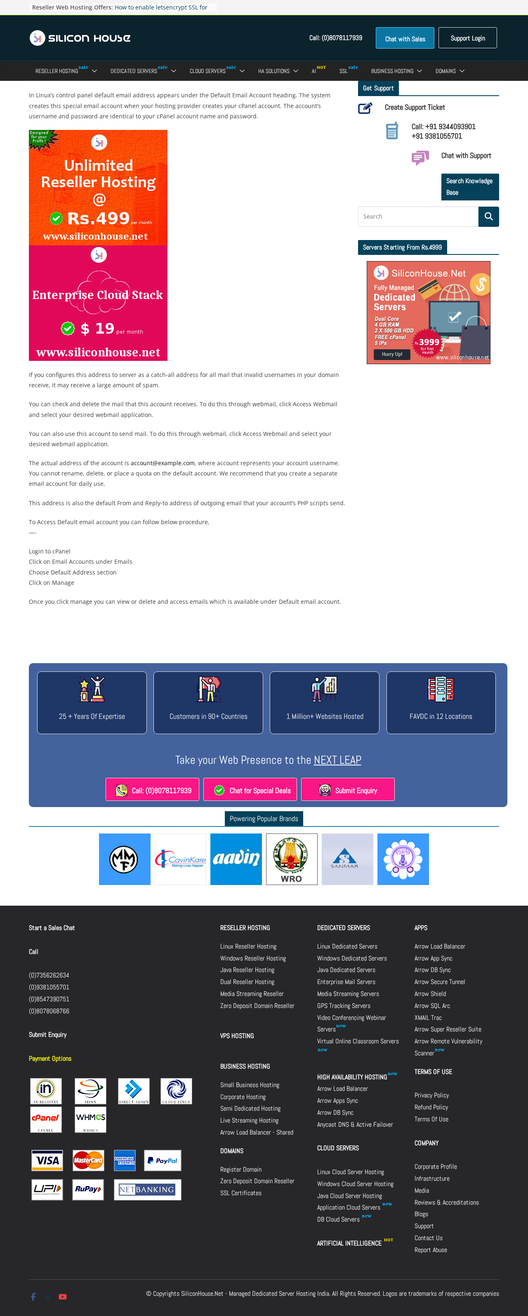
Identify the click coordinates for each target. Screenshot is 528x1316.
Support (424, 1226)
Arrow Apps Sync (337, 1100)
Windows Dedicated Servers (352, 958)
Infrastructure (432, 1178)
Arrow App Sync (434, 958)
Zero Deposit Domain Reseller (257, 1005)
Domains (446, 71)
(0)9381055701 (49, 987)
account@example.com (163, 463)
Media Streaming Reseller (252, 993)
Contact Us (429, 1238)
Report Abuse (431, 1249)
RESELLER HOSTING (245, 927)
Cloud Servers (208, 71)
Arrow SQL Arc (432, 1005)
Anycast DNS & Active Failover (355, 1124)
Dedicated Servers (134, 71)
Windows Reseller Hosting (253, 958)
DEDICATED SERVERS (343, 927)
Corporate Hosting (243, 1096)
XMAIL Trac (428, 1017)
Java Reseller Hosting (247, 969)
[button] (92, 71)
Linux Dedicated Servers (347, 946)
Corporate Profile (436, 1166)
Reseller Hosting (56, 71)
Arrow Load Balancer (342, 1088)
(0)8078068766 (49, 1011)
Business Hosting (392, 71)
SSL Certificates (241, 1193)
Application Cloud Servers (349, 1207)
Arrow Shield (430, 993)
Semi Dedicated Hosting (250, 1108)
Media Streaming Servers (348, 993)
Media (422, 1190)
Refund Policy (431, 1107)
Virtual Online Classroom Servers (358, 1041)
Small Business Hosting (249, 1085)
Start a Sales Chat (52, 927)
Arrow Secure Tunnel (440, 981)
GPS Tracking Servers (343, 1005)
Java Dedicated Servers (346, 969)
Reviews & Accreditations (447, 1202)
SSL (343, 71)
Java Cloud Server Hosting (349, 1195)
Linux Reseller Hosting (248, 946)
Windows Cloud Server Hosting (355, 1183)
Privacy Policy (432, 1095)
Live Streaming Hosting (249, 1120)
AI (314, 71)
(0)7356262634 (49, 975)
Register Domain (241, 1169)
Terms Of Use (431, 1119)
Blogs (421, 1214)
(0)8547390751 (49, 999)
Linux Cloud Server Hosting (350, 1172)
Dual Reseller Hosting (247, 981)
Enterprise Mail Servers (346, 981)
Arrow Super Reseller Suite (448, 1029)
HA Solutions (274, 71)
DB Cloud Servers (339, 1219)
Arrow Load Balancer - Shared (256, 1132)
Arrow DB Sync (335, 1112)
